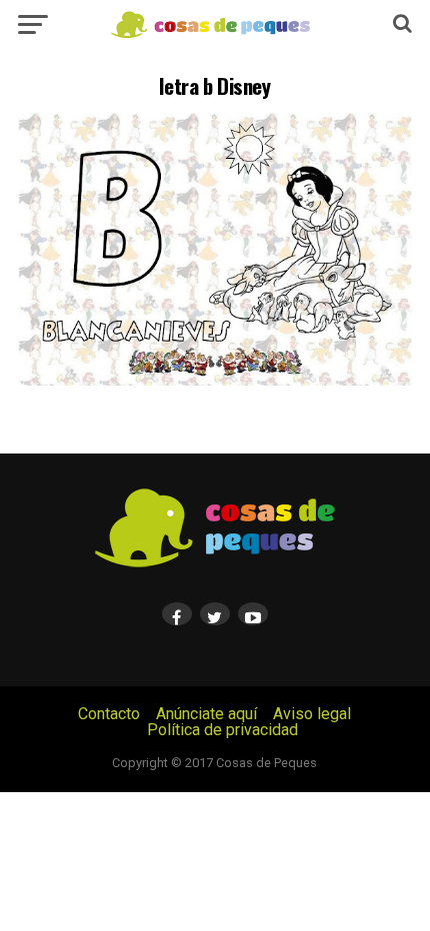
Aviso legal (312, 713)
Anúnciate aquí (206, 713)
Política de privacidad (222, 729)
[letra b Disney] (215, 380)
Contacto (109, 713)
